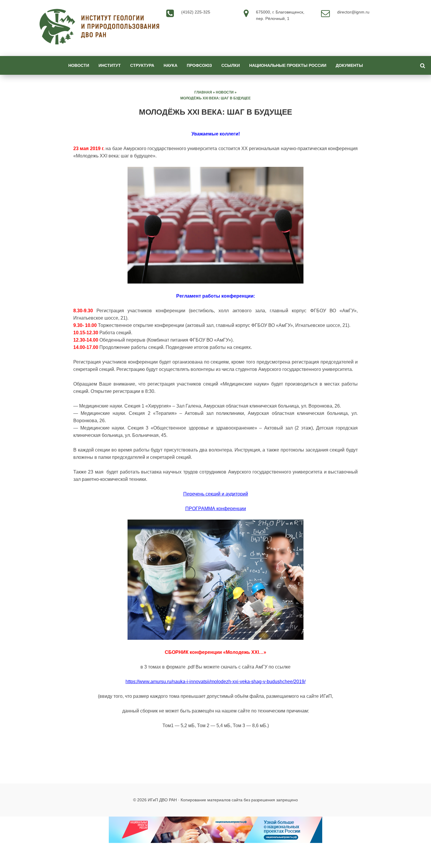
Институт (110, 65)
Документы (349, 65)
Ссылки (230, 65)
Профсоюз (199, 65)
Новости (78, 65)
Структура (142, 65)
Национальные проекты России (287, 65)
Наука (170, 65)
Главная (203, 92)
